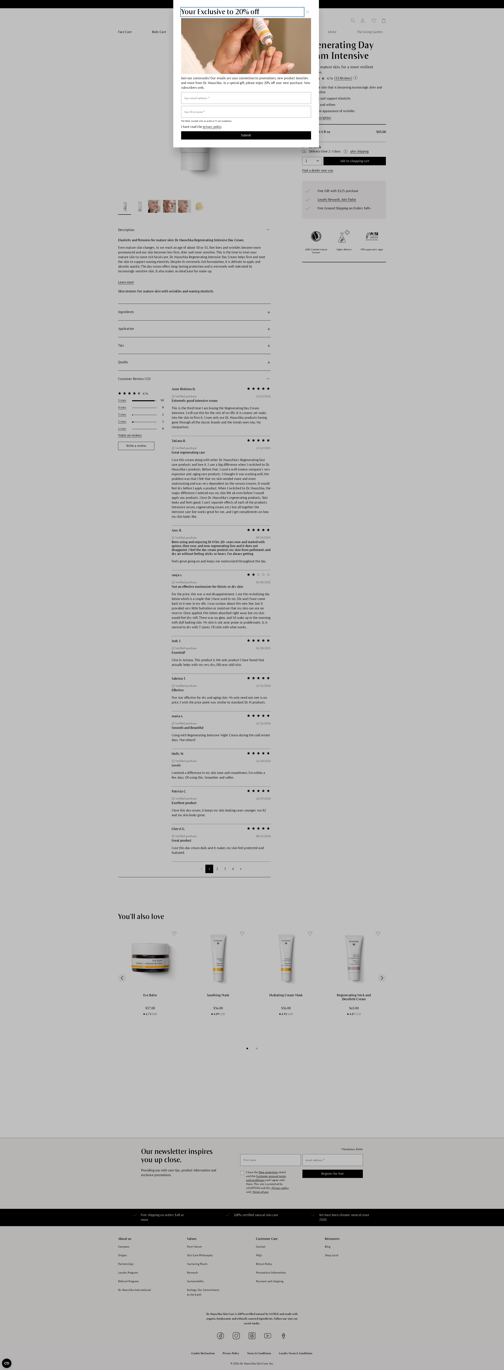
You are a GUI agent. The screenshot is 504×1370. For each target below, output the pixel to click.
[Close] (307, 11)
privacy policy (212, 127)
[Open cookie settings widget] (6, 1363)
